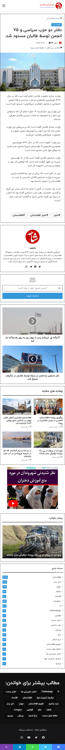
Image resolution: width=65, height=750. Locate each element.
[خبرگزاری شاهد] (51, 5)
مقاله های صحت (53, 649)
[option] (32, 541)
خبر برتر (57, 581)
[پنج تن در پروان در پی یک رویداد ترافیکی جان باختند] (48, 440)
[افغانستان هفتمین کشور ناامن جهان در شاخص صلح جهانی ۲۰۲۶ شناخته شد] (16, 407)
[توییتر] (30, 266)
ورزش (58, 629)
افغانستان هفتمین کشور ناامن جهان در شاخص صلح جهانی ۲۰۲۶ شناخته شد (17, 420)
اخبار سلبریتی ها (53, 653)
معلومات (57, 601)
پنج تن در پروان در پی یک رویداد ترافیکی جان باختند (51, 452)
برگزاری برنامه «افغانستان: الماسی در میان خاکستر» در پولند (50, 420)
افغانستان (50, 18)
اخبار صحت (56, 620)
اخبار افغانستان (38, 215)
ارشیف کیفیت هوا (52, 658)
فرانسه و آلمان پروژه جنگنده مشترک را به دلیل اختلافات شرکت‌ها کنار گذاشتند (37, 553)
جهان (58, 586)
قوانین (58, 615)
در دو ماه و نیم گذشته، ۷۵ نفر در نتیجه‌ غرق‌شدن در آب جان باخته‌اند (17, 453)
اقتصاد (58, 596)
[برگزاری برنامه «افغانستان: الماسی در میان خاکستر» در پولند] (48, 407)
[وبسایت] (39, 266)
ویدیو (58, 663)
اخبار (56, 215)
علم (59, 634)
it (60, 605)
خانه (58, 18)
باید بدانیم (56, 625)
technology (55, 610)
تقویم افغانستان (54, 644)
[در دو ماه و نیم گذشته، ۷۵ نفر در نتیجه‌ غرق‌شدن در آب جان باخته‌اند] (16, 440)
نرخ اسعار (56, 639)
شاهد (56, 43)
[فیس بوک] (34, 266)
